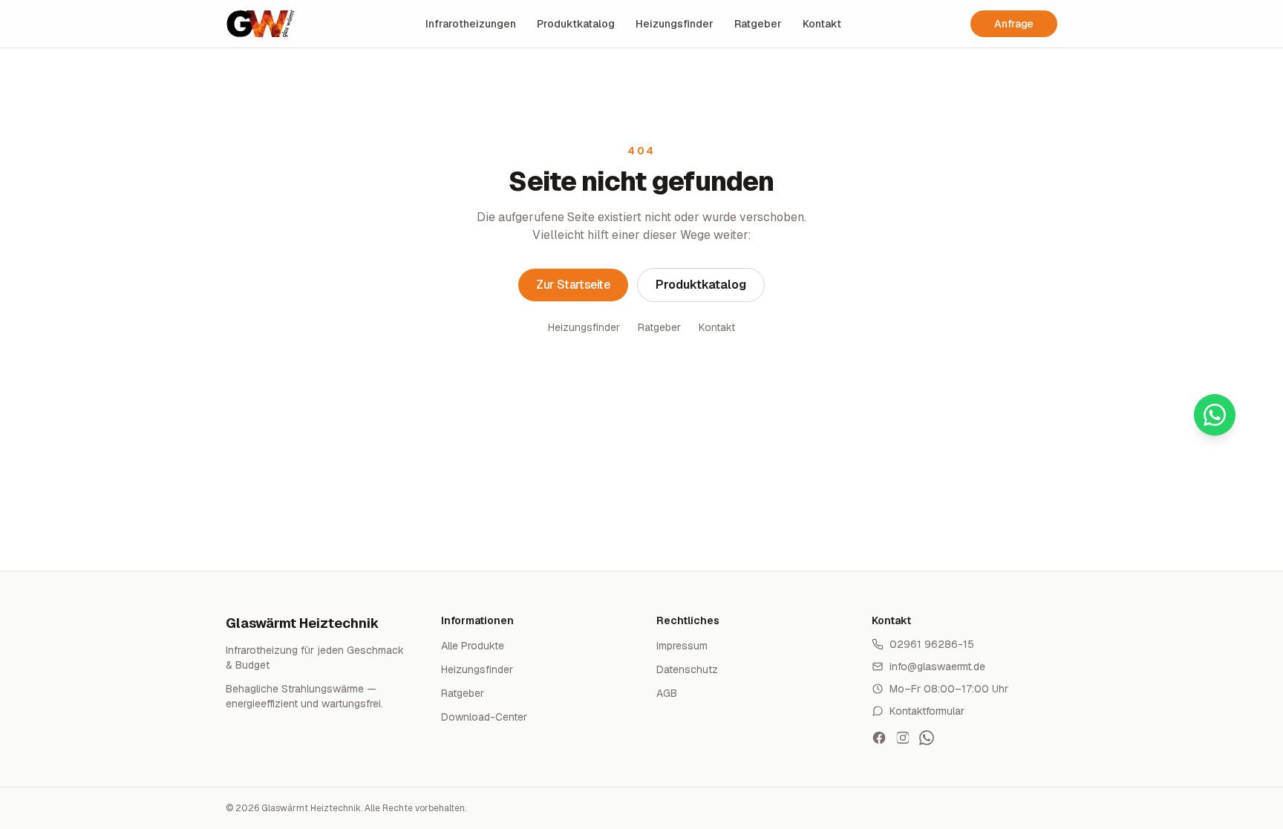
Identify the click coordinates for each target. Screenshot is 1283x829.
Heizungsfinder (675, 23)
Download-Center (484, 717)
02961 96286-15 (931, 644)
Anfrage (1014, 23)
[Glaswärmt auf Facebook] (879, 737)
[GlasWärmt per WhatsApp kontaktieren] (926, 737)
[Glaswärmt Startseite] (261, 24)
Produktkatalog (576, 23)
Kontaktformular (926, 711)
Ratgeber (758, 23)
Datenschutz (687, 669)
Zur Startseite (573, 284)
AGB (666, 693)
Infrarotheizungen (470, 23)
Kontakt (822, 23)
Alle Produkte (472, 645)
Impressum (682, 645)
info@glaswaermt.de (937, 666)
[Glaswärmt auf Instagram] (902, 737)
